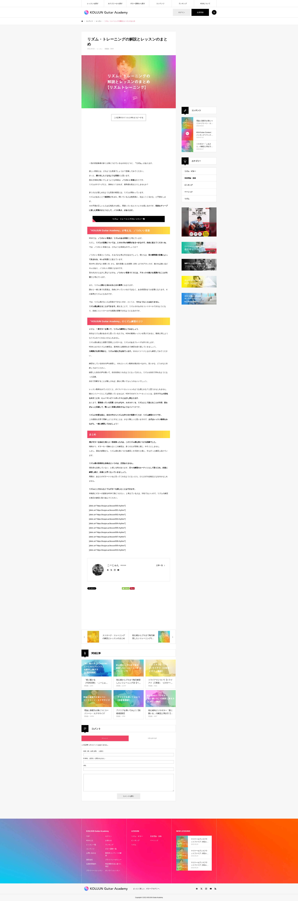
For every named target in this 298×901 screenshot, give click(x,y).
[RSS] (215, 888)
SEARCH (214, 12)
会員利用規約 (91, 864)
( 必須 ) (93, 751)
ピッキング (189, 185)
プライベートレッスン (94, 870)
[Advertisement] (107, 141)
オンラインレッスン (112, 870)
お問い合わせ (91, 853)
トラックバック (152, 738)
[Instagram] (115, 570)
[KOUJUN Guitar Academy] (105, 12)
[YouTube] (118, 570)
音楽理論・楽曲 (190, 178)
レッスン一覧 (91, 845)
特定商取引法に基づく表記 (113, 865)
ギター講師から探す (137, 3)
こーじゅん (113, 565)
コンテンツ (160, 3)
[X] (111, 570)
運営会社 (89, 860)
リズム (187, 199)
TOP (88, 836)
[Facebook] (108, 570)
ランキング (183, 3)
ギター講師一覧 (111, 849)
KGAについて (205, 3)
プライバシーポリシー (113, 860)
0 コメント (105, 738)
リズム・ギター (190, 171)
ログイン (181, 12)
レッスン (99, 49)
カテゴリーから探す (115, 3)
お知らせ (108, 840)
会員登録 (200, 12)
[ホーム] (82, 21)
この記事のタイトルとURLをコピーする (128, 117)
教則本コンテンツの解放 (113, 854)
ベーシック (189, 192)
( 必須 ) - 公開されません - (94, 758)
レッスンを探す (92, 3)
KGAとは (89, 840)
